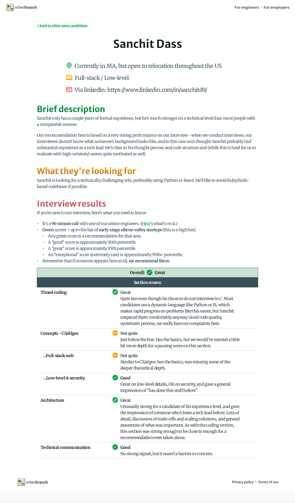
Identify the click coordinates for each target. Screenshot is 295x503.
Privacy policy (243, 482)
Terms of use (268, 482)
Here (146, 223)
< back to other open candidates (62, 25)
